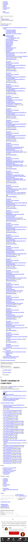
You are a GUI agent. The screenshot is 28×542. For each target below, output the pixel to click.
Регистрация (6, 12)
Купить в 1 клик (10, 62)
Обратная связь (4, 504)
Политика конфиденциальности (10, 489)
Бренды (5, 6)
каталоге (10, 387)
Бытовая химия (14, 399)
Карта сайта (6, 488)
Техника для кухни (9, 394)
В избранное (9, 64)
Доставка (5, 1)
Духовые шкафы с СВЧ (14, 37)
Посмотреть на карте (5, 501)
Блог (4, 490)
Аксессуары (12, 400)
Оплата (5, 9)
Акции (4, 5)
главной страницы (12, 386)
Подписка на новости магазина (8, 360)
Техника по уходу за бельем (9, 467)
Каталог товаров (4, 25)
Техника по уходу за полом (9, 470)
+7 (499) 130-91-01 (5, 19)
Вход (4, 11)
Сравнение (16, 62)
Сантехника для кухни (20, 398)
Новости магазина (6, 366)
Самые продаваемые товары (7, 402)
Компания (5, 4)
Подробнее (8, 61)
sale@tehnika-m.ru (23, 495)
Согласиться (14, 532)
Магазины (5, 2)
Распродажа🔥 (6, 7)
